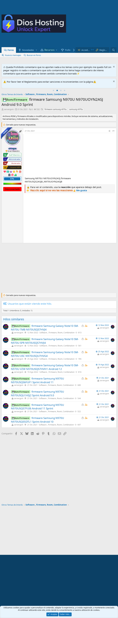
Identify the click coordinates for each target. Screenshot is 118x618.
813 (79, 332)
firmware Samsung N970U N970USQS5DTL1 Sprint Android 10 (37, 419)
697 (79, 424)
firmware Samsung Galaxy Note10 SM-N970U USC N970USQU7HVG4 (45, 354)
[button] (36, 50)
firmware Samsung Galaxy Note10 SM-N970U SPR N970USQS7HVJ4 (45, 341)
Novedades (28, 49)
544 (79, 398)
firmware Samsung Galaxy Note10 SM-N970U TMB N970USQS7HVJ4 (45, 327)
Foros (11, 49)
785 (79, 359)
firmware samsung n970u (56, 109)
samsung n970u (76, 109)
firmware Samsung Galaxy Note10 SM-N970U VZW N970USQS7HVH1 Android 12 (45, 367)
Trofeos (69, 49)
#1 (113, 131)
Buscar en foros (34, 55)
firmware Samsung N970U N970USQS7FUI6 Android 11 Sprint (37, 406)
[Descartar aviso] (113, 67)
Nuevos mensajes (13, 55)
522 (79, 411)
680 (79, 385)
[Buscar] (113, 50)
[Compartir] (109, 131)
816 (79, 372)
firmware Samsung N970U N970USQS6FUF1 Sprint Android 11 (37, 380)
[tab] (53, 90)
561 (79, 345)
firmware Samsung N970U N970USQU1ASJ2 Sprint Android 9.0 (37, 393)
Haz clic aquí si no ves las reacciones (52, 190)
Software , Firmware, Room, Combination (56, 332)
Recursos (49, 49)
